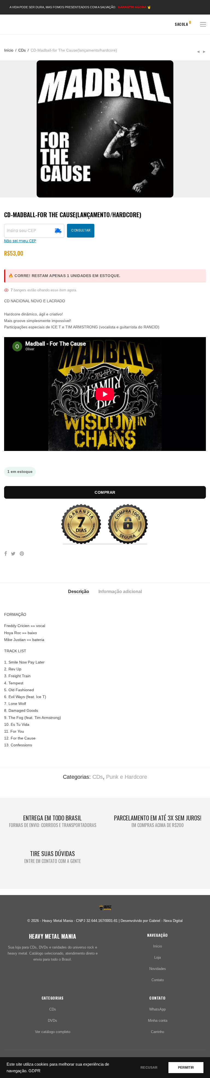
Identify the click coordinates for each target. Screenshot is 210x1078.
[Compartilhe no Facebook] (5, 554)
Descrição (78, 591)
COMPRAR (105, 492)
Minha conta (157, 1020)
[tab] (78, 591)
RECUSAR (149, 1067)
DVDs (52, 1020)
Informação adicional (120, 591)
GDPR (34, 1071)
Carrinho (157, 1032)
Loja (157, 957)
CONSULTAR (81, 230)
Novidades (157, 969)
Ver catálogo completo (52, 1032)
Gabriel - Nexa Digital (166, 921)
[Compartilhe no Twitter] (13, 554)
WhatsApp (157, 1009)
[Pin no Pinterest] (22, 554)
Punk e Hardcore (126, 777)
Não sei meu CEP (20, 241)
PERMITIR (186, 1067)
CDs (22, 50)
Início (8, 50)
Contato (157, 980)
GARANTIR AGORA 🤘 (134, 7)
